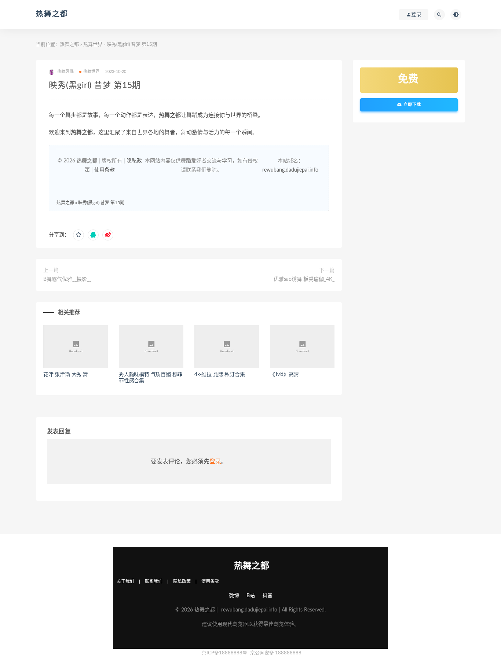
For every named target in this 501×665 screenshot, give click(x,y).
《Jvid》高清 (284, 374)
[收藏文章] (78, 234)
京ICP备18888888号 (225, 653)
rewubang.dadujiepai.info (290, 170)
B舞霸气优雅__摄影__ (67, 279)
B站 (250, 595)
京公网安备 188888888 (275, 653)
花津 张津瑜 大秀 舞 (65, 374)
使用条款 (104, 170)
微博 (234, 595)
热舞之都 (52, 14)
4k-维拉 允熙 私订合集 (219, 374)
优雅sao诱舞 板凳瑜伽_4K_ (304, 279)
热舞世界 (92, 44)
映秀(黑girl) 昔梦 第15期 (101, 203)
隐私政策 (182, 581)
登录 (215, 461)
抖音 (267, 595)
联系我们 (153, 581)
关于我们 (125, 581)
